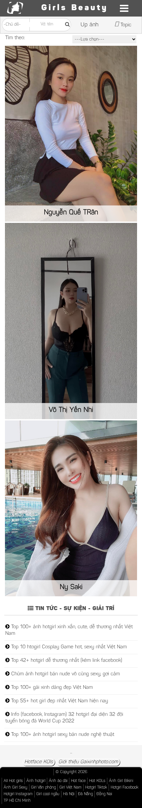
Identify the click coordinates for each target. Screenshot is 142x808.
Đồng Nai (104, 794)
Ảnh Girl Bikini (121, 781)
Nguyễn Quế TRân (71, 212)
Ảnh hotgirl (35, 781)
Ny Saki (71, 587)
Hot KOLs (97, 781)
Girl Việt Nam (70, 788)
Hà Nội (68, 794)
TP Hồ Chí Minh (17, 801)
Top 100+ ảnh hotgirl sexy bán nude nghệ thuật (62, 734)
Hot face (78, 781)
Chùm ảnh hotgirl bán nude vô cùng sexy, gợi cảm (65, 674)
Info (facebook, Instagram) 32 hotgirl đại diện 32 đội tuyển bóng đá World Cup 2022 (64, 718)
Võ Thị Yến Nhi (71, 410)
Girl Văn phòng (43, 788)
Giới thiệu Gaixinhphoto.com (88, 762)
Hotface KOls (38, 762)
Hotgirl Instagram (18, 794)
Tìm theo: (15, 38)
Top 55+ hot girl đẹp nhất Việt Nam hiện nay (59, 701)
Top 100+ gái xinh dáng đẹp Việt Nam (51, 687)
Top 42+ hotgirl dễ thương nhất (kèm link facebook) (66, 660)
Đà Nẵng (85, 794)
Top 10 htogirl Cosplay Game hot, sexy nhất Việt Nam (68, 647)
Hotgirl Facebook (124, 788)
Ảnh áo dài (58, 781)
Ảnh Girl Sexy (15, 788)
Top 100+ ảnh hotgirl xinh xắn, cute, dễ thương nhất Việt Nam (69, 630)
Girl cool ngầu (47, 794)
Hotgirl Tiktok (96, 788)
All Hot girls (13, 781)
